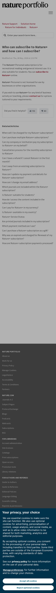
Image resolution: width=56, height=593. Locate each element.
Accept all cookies (28, 581)
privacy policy (19, 561)
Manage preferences (13, 570)
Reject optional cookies (28, 587)
